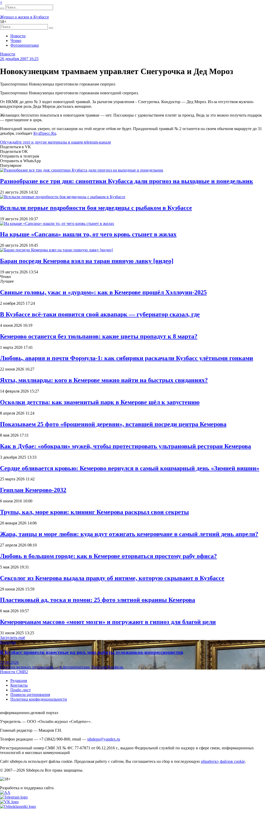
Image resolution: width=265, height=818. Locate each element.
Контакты (19, 685)
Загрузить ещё (12, 637)
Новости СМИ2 (14, 672)
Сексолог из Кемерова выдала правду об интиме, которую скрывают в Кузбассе (112, 578)
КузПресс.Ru (44, 133)
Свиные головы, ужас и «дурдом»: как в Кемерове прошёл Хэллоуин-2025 (103, 292)
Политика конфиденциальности (38, 699)
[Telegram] (14, 797)
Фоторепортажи (24, 45)
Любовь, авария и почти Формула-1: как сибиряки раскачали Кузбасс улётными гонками (126, 358)
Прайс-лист (20, 690)
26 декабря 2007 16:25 (19, 58)
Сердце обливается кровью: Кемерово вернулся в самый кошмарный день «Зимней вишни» (129, 468)
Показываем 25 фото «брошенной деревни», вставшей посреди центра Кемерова (113, 424)
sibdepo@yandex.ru (103, 739)
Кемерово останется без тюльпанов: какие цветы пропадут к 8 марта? (98, 336)
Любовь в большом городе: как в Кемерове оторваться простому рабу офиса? (108, 556)
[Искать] (2, 8)
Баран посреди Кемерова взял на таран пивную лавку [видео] (86, 261)
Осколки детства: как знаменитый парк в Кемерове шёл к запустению (100, 402)
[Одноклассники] (18, 806)
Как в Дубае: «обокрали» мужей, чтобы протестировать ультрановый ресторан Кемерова (125, 446)
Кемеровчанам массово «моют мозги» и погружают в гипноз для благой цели (108, 621)
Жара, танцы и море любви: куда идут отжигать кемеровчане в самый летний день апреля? (129, 534)
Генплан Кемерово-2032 (33, 490)
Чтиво (15, 40)
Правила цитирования (30, 694)
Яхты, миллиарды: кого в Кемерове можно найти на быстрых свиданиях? (104, 380)
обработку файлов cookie (223, 761)
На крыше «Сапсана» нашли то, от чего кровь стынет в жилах (88, 234)
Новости (18, 36)
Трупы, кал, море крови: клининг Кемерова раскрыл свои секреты (94, 512)
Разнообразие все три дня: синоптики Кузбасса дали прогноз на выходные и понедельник (126, 181)
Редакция (18, 680)
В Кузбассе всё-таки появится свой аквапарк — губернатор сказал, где (100, 314)
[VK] (9, 802)
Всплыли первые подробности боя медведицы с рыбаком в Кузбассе (96, 207)
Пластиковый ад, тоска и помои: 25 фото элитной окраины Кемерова (97, 599)
